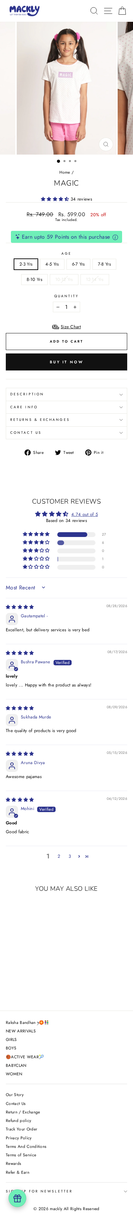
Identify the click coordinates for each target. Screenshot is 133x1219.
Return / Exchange (23, 1112)
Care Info (24, 407)
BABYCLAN (16, 1065)
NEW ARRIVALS (21, 1031)
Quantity (66, 296)
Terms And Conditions (26, 1146)
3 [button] (70, 856)
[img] (20, 607)
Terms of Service (21, 1155)
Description (27, 394)
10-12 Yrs (64, 279)
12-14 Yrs (95, 279)
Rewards (13, 1163)
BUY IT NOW (66, 362)
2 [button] (59, 856)
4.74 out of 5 (84, 514)
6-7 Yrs (78, 264)
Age (66, 254)
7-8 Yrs (104, 264)
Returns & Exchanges (40, 419)
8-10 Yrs (34, 279)
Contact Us (26, 432)
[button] (56, 199)
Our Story (15, 1094)
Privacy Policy (19, 1138)
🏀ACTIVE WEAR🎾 (25, 1057)
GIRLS (11, 1039)
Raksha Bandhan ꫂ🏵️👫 (27, 1022)
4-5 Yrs (52, 264)
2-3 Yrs (25, 264)
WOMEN (14, 1074)
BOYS (11, 1048)
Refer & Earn (17, 1172)
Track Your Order (21, 1129)
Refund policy (18, 1120)
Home (64, 172)
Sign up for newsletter (39, 1191)
